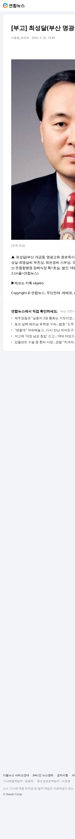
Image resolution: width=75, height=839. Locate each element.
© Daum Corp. (13, 794)
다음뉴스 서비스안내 (16, 775)
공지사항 (62, 775)
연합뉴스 (17, 6)
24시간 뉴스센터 (43, 775)
